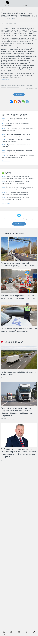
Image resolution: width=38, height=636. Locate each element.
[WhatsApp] (23, 101)
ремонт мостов (7, 85)
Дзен (2, 378)
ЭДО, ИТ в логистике (7, 419)
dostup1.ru (5, 80)
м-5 (2, 85)
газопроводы (4, 87)
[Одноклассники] (15, 101)
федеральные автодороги (18, 85)
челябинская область (13, 87)
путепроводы (28, 85)
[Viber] (19, 101)
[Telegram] (27, 101)
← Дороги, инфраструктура (9, 10)
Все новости (6, 161)
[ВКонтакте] (11, 101)
